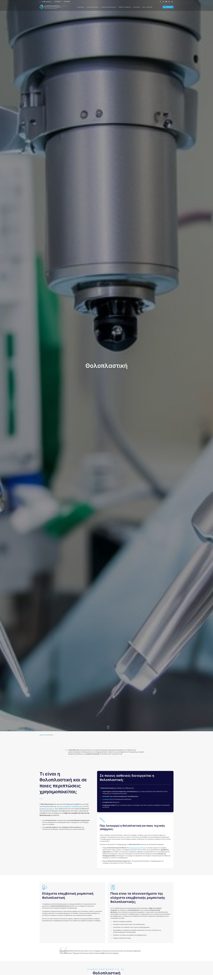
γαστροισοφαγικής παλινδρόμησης (70, 806)
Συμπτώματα (136, 7)
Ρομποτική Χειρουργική (92, 7)
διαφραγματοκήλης (47, 809)
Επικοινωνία (149, 7)
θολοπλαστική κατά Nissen (137, 848)
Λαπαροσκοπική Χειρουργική (108, 7)
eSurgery (42, 735)
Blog (144, 7)
